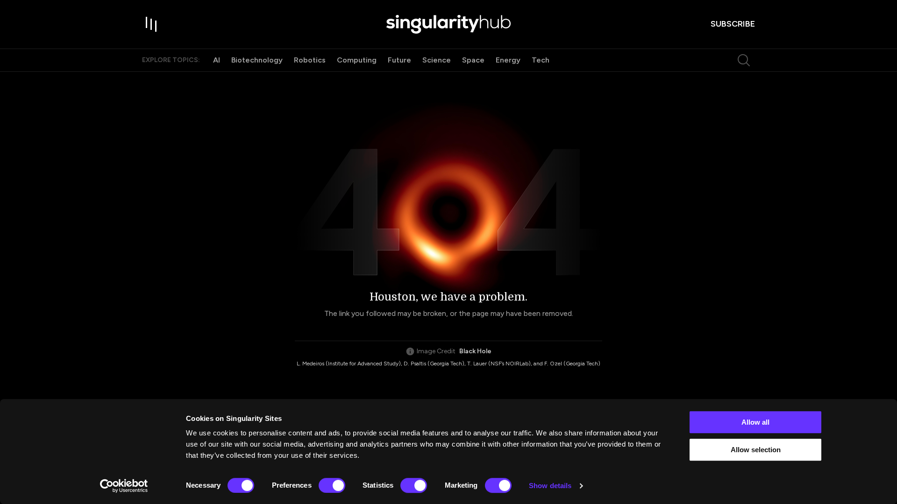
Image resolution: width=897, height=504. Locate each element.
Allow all (755, 422)
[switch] (332, 485)
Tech (540, 60)
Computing (357, 60)
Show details (550, 486)
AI (216, 60)
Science (436, 60)
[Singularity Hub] (448, 24)
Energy (508, 60)
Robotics (310, 60)
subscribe (733, 24)
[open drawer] (151, 24)
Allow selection (756, 450)
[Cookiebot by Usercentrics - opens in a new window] (124, 486)
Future (399, 60)
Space (473, 60)
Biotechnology (257, 60)
